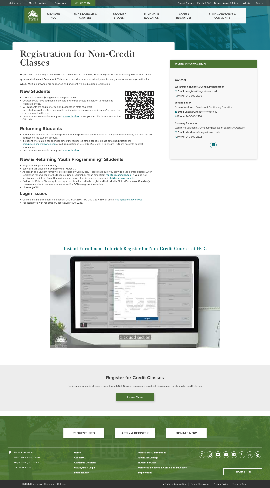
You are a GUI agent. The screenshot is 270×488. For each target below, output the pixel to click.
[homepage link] (33, 15)
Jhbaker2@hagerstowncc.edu (201, 111)
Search (259, 3)
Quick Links (15, 3)
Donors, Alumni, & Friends (227, 3)
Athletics (247, 3)
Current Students (186, 3)
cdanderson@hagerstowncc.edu (202, 132)
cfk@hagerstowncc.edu (121, 178)
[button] (83, 433)
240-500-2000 (22, 467)
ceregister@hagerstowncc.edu (201, 91)
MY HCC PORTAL (83, 3)
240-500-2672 (194, 136)
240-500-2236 (194, 95)
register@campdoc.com (119, 175)
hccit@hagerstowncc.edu (128, 199)
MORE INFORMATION (190, 64)
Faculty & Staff (204, 3)
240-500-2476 (194, 116)
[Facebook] (213, 145)
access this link (71, 116)
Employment (60, 3)
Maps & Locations (37, 3)
